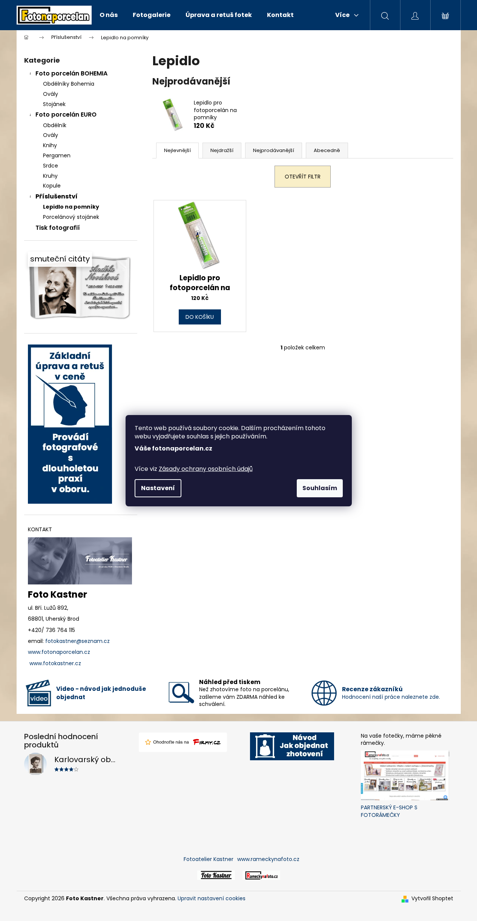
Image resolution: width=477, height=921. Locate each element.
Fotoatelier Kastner (208, 859)
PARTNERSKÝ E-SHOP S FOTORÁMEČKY (389, 811)
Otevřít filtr (303, 176)
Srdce (50, 165)
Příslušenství (56, 196)
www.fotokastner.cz (55, 663)
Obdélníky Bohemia (68, 84)
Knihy (50, 145)
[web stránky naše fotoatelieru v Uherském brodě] (216, 875)
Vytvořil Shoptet (432, 898)
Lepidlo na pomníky (71, 207)
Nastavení (158, 488)
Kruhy (50, 176)
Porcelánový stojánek (71, 217)
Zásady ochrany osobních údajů (206, 468)
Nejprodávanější (273, 150)
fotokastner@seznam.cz (77, 641)
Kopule (52, 185)
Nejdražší (221, 150)
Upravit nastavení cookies (211, 898)
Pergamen (57, 155)
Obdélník (54, 125)
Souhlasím (319, 488)
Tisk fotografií (57, 227)
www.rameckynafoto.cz (268, 859)
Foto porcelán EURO (66, 114)
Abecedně (327, 150)
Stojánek (54, 104)
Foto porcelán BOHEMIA (71, 73)
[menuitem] (108, 15)
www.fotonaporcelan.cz (59, 652)
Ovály (50, 94)
